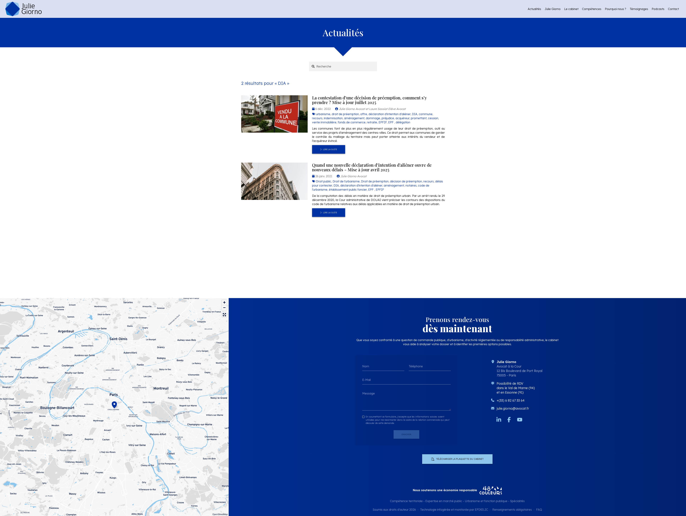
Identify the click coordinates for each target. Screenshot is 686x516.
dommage (373, 118)
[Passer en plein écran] (224, 314)
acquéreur (402, 118)
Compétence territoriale (406, 501)
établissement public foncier (348, 189)
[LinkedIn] (498, 419)
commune (426, 114)
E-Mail (366, 380)
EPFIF (383, 122)
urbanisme (323, 114)
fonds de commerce (352, 122)
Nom (365, 366)
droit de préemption (345, 114)
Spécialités (517, 501)
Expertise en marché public (443, 501)
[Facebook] (509, 419)
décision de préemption (406, 181)
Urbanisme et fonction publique (486, 501)
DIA (414, 114)
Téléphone (416, 366)
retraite (372, 122)
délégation (403, 122)
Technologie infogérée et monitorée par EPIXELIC (454, 509)
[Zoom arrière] (224, 307)
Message (368, 393)
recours (317, 118)
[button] (114, 404)
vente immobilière (324, 122)
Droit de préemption (375, 181)
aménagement (354, 118)
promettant (419, 118)
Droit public (323, 181)
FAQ (539, 509)
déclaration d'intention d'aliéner (390, 114)
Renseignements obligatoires (512, 509)
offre (363, 114)
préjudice (388, 118)
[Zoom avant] (224, 302)
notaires (411, 185)
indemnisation (333, 118)
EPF (391, 122)
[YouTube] (519, 419)
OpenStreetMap (220, 514)
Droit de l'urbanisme (346, 181)
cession (433, 118)
